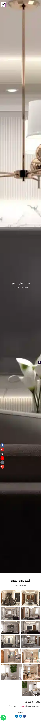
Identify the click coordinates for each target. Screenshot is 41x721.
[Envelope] (2, 467)
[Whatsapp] (3, 718)
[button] (38, 4)
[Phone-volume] (2, 462)
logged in (22, 706)
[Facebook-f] (2, 445)
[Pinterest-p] (2, 458)
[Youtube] (2, 449)
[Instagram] (2, 454)
